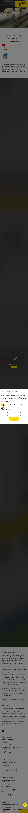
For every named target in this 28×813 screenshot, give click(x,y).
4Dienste (7, 409)
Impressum (8, 401)
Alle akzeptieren (14, 418)
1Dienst (7, 406)
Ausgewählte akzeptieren (14, 414)
